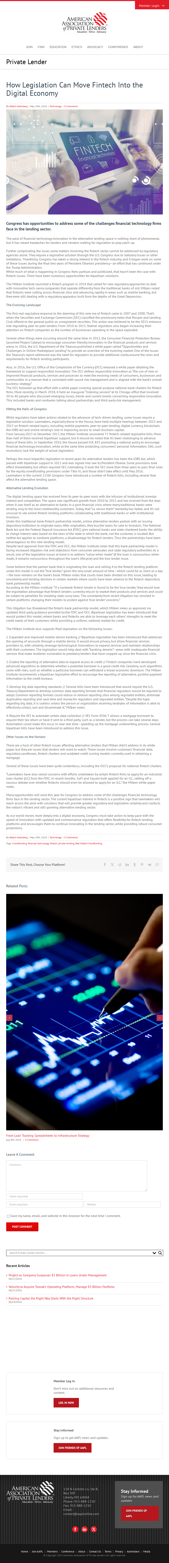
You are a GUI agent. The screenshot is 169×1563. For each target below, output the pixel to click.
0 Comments (71, 106)
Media (146, 1551)
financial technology (38, 843)
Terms (108, 1551)
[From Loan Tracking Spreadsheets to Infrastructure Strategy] (84, 896)
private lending (66, 843)
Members (52, 1551)
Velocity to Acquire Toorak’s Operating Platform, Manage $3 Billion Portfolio (62, 1287)
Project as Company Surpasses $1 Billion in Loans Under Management (58, 1275)
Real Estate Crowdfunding (88, 843)
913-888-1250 (84, 1501)
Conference (67, 1551)
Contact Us (95, 1551)
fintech (53, 843)
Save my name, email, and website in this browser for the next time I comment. (65, 1216)
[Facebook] (75, 1529)
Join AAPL (37, 1551)
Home (24, 1551)
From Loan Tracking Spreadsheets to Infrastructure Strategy (47, 1135)
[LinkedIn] (84, 1529)
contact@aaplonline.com (81, 1514)
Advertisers (133, 1551)
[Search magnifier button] (160, 1253)
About (81, 1551)
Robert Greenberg (18, 106)
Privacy (119, 1551)
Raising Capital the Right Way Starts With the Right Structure (51, 1298)
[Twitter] (94, 1529)
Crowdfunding (19, 843)
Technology (56, 106)
